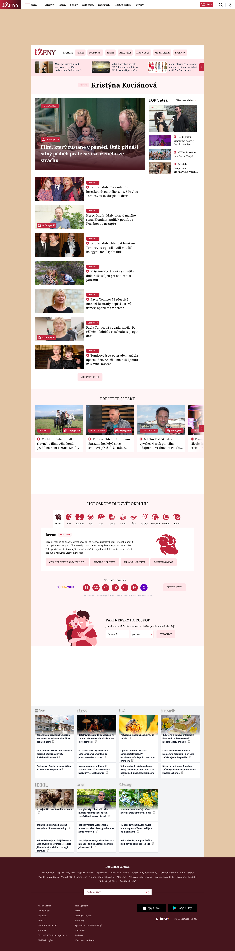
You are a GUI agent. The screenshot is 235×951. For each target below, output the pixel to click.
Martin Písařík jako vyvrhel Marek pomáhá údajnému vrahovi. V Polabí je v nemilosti (160, 445)
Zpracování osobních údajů (88, 925)
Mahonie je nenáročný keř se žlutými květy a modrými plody (136, 811)
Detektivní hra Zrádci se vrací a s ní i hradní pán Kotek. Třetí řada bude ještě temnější (96, 738)
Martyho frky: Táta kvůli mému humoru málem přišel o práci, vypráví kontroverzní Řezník (93, 813)
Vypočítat (166, 634)
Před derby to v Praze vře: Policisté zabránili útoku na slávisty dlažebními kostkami (54, 754)
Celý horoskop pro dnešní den (67, 562)
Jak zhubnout (47, 872)
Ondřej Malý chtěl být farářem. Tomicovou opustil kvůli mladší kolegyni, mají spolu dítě (111, 247)
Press (77, 910)
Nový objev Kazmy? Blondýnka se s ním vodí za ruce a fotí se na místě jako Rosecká (96, 844)
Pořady (140, 4)
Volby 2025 (66, 876)
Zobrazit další (90, 377)
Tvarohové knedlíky (187, 876)
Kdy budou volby (148, 872)
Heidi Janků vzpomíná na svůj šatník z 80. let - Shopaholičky (184, 142)
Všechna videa (185, 100)
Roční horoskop (163, 562)
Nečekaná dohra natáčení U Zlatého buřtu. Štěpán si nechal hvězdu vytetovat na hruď (94, 769)
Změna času (115, 872)
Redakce (79, 935)
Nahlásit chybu (45, 940)
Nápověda (80, 930)
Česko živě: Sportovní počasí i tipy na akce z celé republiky (54, 768)
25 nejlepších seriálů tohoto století (54, 809)
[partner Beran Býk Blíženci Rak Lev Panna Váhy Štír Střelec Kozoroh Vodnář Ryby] (142, 634)
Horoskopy (88, 4)
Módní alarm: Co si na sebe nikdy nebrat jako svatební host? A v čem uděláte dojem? (182, 68)
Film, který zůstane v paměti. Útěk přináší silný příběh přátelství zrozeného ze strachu (89, 154)
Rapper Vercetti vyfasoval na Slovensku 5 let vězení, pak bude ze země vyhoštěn (96, 828)
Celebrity (49, 4)
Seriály (74, 4)
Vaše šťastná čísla (115, 580)
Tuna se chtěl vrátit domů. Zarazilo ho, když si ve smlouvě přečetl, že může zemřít (109, 445)
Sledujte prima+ (123, 4)
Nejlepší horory (85, 872)
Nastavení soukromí (85, 940)
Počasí (135, 872)
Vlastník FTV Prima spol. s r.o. (52, 935)
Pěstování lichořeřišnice (140, 876)
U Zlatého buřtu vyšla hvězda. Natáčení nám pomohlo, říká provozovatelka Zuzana (93, 754)
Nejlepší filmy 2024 (65, 872)
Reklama (42, 915)
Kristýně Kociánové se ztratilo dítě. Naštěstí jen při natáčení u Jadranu (110, 275)
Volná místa (44, 910)
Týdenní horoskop (105, 562)
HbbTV (41, 920)
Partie (126, 872)
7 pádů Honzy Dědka (49, 876)
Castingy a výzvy (83, 915)
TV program (101, 872)
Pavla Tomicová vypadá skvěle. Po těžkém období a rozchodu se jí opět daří (112, 331)
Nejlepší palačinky (108, 881)
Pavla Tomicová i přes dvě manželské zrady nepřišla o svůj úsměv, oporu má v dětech (109, 303)
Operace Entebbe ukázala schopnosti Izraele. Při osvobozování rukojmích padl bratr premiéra (138, 755)
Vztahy (62, 4)
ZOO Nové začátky (168, 872)
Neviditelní (104, 4)
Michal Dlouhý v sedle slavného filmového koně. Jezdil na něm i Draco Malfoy (58, 443)
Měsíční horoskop (134, 562)
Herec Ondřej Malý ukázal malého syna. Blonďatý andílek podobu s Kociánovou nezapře (111, 219)
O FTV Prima (44, 905)
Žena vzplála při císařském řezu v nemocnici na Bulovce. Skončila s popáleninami (53, 738)
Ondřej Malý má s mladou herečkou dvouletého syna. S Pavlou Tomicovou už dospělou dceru (112, 191)
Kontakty (79, 920)
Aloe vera (121, 876)
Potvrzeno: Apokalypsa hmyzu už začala (137, 737)
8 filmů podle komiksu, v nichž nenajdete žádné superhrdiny (52, 826)
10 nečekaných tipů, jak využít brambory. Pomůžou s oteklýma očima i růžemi (136, 828)
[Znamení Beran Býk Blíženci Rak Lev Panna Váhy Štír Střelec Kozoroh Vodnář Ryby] (117, 634)
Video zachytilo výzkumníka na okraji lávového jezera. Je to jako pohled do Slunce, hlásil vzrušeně (137, 769)
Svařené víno (80, 876)
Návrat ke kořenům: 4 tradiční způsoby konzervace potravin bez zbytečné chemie (179, 769)
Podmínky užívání (47, 925)
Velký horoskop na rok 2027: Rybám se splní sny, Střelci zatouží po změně (125, 67)
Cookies (42, 930)
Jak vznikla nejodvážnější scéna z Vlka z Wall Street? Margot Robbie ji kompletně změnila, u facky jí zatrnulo (54, 845)
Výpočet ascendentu (164, 876)
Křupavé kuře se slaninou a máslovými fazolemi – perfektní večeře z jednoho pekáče (178, 754)
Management (81, 905)
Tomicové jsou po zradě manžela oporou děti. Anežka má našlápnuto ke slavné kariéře (112, 359)
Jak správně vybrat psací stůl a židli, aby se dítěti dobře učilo (136, 842)
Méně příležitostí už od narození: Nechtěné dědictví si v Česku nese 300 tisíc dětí (69, 68)
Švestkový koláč (128, 881)
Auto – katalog (187, 872)
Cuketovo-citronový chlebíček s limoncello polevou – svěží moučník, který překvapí (178, 738)
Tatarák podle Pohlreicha (102, 876)
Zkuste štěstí (174, 587)
